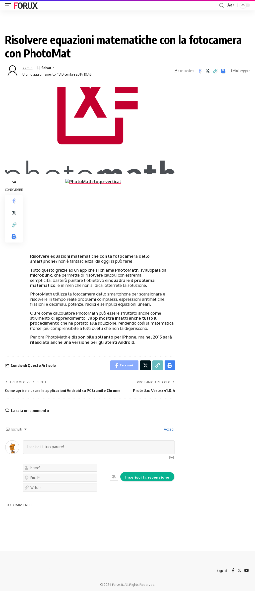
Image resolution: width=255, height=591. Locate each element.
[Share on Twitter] (207, 71)
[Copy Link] (215, 71)
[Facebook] (233, 570)
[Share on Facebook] (199, 71)
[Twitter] (239, 570)
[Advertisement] (215, 118)
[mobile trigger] (9, 5)
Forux (25, 5)
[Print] (222, 71)
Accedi (168, 429)
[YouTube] (246, 570)
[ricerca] (221, 5)
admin (27, 67)
